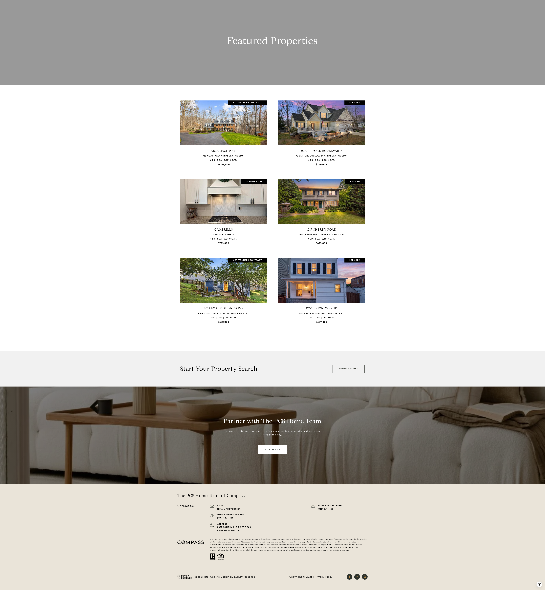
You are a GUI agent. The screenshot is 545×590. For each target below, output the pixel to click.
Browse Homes (348, 369)
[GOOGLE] (365, 577)
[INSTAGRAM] (357, 577)
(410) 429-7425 (225, 518)
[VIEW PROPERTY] (223, 132)
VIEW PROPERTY (223, 134)
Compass (285, 539)
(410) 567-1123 (325, 509)
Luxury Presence (244, 576)
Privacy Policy (323, 576)
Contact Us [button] (272, 449)
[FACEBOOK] (349, 577)
